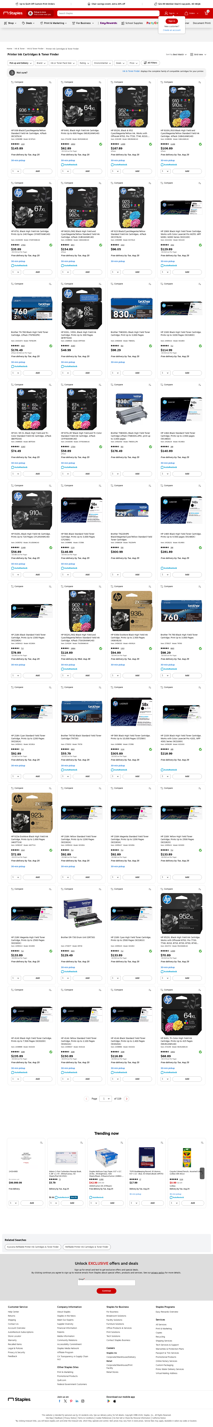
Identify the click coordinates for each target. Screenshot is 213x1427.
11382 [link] (101, 1179)
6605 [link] (23, 346)
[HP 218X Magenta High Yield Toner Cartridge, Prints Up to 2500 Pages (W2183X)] (32, 913)
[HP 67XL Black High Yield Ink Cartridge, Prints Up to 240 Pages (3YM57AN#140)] (32, 207)
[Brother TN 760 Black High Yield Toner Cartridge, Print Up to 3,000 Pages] (181, 611)
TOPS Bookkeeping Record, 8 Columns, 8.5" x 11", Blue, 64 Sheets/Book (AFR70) (146, 1172)
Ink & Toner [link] (20, 48)
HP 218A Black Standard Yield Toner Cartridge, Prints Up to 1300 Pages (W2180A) (28, 637)
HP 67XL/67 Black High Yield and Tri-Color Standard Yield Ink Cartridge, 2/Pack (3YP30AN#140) (81, 436)
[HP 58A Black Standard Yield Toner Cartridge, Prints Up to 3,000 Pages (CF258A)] (82, 510)
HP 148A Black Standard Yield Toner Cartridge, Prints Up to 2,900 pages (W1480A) (178, 436)
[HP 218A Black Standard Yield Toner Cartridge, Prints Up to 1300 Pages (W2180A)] (32, 611)
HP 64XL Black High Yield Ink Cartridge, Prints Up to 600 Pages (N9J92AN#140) (80, 132)
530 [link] (122, 547)
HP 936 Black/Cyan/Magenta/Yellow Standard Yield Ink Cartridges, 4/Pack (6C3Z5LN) (29, 133)
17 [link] (140, 1179)
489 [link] (172, 749)
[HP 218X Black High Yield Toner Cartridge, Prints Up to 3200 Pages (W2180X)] (181, 308)
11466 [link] (173, 144)
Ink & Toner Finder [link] (35, 48)
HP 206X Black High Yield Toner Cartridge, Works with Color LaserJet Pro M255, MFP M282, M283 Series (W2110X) (181, 234)
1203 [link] (122, 648)
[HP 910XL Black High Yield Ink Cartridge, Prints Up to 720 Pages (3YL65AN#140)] (32, 510)
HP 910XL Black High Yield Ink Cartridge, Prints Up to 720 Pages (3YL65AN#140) (30, 535)
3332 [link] (172, 245)
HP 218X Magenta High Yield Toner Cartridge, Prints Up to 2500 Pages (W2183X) (28, 940)
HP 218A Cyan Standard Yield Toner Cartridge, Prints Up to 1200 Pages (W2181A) (28, 738)
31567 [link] (73, 346)
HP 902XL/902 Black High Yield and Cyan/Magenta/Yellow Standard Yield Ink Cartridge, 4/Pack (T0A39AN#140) (80, 637)
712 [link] (172, 346)
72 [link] (60, 1179)
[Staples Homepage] (13, 13)
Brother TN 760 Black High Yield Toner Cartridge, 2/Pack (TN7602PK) (29, 334)
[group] (26, 1173)
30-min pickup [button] (18, 160)
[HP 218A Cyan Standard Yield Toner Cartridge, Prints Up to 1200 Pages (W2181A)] (32, 712)
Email (81, 1279)
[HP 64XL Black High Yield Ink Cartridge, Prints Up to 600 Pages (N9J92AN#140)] (82, 107)
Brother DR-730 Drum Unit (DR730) (78, 937)
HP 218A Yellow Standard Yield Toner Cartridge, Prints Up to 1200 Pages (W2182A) (79, 839)
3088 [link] (23, 1052)
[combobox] (108, 13)
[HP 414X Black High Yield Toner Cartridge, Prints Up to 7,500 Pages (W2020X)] (32, 1014)
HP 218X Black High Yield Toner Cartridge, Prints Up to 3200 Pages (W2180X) (181, 334)
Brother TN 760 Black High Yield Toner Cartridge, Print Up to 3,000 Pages (179, 636)
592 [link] (122, 346)
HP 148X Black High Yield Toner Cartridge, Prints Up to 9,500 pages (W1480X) (181, 535)
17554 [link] (23, 245)
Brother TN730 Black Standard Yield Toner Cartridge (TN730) (81, 737)
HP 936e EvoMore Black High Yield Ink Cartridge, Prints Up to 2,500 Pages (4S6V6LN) (129, 637)
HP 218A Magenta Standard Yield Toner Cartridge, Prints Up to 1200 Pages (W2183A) (130, 839)
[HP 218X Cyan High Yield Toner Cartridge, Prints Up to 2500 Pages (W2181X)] (132, 913)
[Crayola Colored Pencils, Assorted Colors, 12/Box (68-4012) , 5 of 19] (187, 1157)
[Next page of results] (126, 1098)
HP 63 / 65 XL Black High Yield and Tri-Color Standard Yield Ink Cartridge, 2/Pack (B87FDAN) (31, 436)
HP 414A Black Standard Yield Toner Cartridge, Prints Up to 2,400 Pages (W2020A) (128, 1041)
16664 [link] (73, 648)
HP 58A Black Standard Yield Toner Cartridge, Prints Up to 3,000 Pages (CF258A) (78, 537)
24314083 (13, 1171)
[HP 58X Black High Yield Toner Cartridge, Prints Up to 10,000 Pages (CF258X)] (132, 712)
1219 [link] (22, 144)
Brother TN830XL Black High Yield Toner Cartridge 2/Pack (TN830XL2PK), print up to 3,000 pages (130, 436)
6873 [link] (72, 245)
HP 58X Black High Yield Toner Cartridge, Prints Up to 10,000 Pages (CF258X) (130, 737)
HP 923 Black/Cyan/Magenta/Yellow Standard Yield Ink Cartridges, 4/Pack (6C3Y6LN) (128, 234)
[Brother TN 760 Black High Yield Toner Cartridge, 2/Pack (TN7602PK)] (32, 308)
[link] (35, 4)
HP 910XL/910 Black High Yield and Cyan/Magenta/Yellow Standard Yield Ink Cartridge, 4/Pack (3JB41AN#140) (180, 133)
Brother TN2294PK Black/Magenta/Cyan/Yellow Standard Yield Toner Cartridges (131, 537)
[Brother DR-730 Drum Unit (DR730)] (82, 913)
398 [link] (172, 447)
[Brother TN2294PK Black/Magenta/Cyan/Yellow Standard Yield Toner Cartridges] (132, 510)
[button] (157, 13)
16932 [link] (73, 144)
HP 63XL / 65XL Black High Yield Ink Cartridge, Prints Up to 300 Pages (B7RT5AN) (78, 335)
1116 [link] (181, 1179)
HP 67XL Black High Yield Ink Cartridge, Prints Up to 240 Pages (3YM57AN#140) (30, 233)
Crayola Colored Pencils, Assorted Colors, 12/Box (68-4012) (186, 1172)
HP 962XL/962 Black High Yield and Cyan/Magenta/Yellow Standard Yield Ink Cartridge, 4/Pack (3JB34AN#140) (80, 234)
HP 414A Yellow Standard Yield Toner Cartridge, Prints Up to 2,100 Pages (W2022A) (79, 1041)
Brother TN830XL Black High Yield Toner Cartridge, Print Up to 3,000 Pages (130, 334)
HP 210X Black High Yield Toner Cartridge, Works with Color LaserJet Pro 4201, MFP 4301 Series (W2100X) (181, 738)
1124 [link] (72, 547)
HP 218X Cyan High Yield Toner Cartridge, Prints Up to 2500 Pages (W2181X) (131, 939)
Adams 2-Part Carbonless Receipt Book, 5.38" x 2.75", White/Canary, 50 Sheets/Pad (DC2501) (65, 1173)
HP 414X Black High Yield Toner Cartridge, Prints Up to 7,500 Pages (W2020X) (31, 1040)
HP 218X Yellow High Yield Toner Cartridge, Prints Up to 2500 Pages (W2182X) (177, 839)
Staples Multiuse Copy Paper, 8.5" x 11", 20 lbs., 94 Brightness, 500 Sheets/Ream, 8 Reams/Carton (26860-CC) (105, 1173)
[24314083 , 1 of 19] (26, 1157)
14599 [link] (123, 144)
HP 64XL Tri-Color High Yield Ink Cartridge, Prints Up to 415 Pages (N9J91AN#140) (177, 1041)
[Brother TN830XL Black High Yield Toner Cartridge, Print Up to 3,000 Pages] (132, 308)
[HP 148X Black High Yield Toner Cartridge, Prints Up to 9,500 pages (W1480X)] (181, 510)
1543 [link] (122, 245)
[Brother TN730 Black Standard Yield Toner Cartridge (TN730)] (82, 712)
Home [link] (9, 48)
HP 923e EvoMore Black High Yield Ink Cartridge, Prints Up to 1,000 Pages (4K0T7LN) (29, 839)
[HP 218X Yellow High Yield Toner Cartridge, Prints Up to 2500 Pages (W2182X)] (181, 813)
